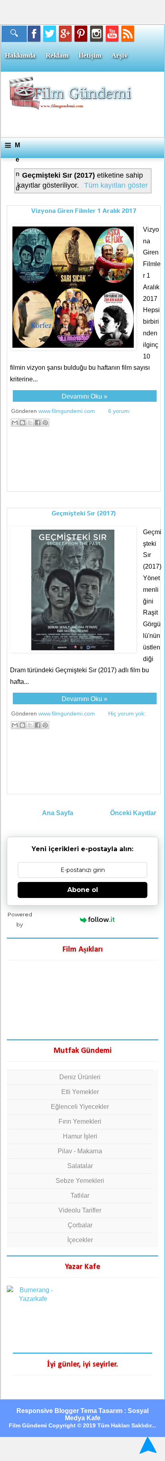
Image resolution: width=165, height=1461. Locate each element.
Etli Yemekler (80, 1091)
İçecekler (80, 1240)
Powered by (20, 919)
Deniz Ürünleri (80, 1077)
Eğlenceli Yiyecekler (80, 1106)
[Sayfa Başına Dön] (147, 1445)
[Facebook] (34, 34)
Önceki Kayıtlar (133, 813)
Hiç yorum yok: (127, 713)
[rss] (127, 34)
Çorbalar (80, 1225)
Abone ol (82, 890)
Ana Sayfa (57, 813)
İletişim (89, 55)
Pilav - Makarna (80, 1151)
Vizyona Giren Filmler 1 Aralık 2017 (83, 210)
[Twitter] (49, 34)
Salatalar (80, 1165)
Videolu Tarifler (79, 1210)
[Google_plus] (65, 34)
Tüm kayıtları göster (115, 185)
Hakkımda (20, 55)
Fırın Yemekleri (79, 1121)
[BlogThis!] (22, 423)
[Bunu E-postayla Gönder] (15, 423)
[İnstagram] (96, 34)
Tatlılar (79, 1195)
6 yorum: (119, 411)
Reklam (57, 55)
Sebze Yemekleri (80, 1180)
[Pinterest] (80, 34)
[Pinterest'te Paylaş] (45, 423)
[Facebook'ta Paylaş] (38, 423)
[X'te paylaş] (30, 423)
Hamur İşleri (80, 1136)
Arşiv (119, 55)
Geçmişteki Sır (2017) (84, 513)
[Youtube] (112, 34)
